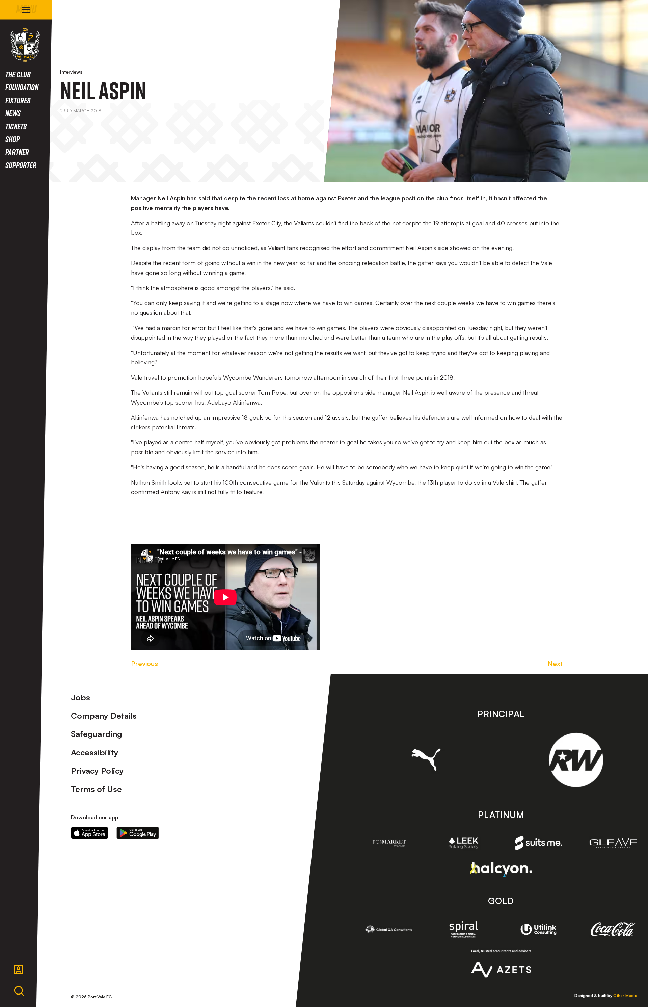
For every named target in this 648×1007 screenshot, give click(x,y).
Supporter (20, 165)
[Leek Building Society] (464, 843)
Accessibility (94, 752)
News (13, 113)
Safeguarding (96, 734)
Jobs (80, 697)
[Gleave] (613, 843)
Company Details (104, 716)
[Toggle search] (19, 991)
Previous (144, 663)
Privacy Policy (97, 771)
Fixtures (17, 100)
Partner (17, 152)
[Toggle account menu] (18, 969)
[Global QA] (389, 929)
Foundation (21, 87)
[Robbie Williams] (576, 760)
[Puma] (426, 759)
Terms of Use (96, 789)
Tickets (16, 126)
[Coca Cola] (613, 929)
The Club (18, 74)
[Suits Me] (539, 843)
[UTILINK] (539, 929)
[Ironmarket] (389, 843)
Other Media (625, 995)
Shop (12, 139)
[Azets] (501, 963)
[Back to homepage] (25, 45)
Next (555, 663)
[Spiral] (464, 929)
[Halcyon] (501, 869)
